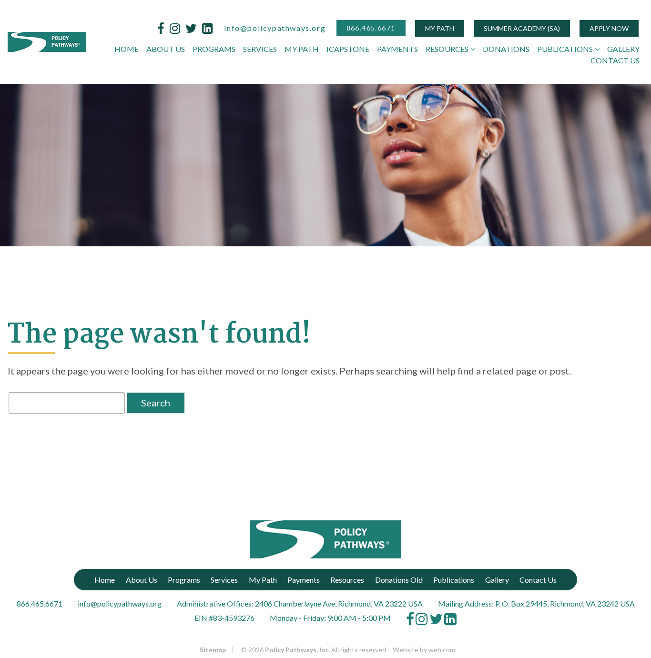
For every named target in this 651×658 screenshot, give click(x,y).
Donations (506, 48)
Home (126, 48)
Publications (565, 48)
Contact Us (615, 60)
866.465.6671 (371, 28)
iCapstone (347, 48)
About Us (165, 48)
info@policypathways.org (275, 27)
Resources (447, 48)
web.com (441, 650)
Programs (214, 48)
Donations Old (399, 579)
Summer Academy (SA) (522, 28)
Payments (397, 48)
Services (260, 48)
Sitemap (213, 650)
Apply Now (609, 28)
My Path (439, 28)
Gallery (623, 48)
